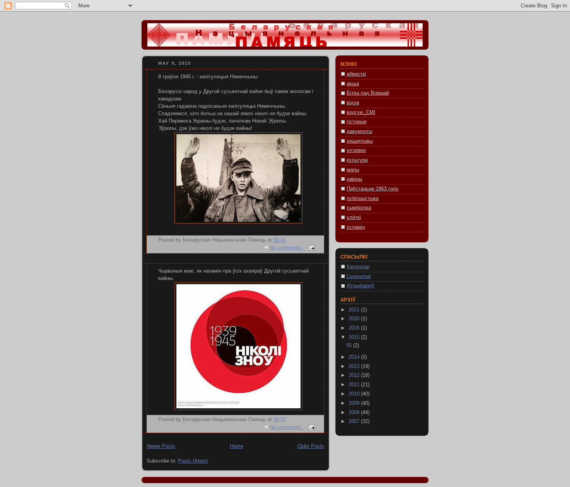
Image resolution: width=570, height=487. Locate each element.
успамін (356, 227)
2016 (355, 328)
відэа (353, 102)
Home (236, 446)
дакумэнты (359, 131)
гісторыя (356, 121)
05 (349, 345)
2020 (355, 318)
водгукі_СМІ (361, 112)
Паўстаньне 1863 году (373, 189)
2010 (355, 394)
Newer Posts (161, 446)
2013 (355, 366)
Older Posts (310, 446)
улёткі (354, 217)
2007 (355, 421)
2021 (355, 310)
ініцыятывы (360, 141)
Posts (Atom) (193, 461)
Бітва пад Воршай (368, 93)
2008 (355, 412)
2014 (355, 357)
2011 (355, 384)
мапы (353, 170)
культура (357, 160)
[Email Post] (311, 247)
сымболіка (359, 208)
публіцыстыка (362, 198)
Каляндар (358, 266)
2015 (355, 337)
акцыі (353, 83)
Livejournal (359, 276)
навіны (354, 179)
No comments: (287, 247)
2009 (355, 403)
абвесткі (356, 74)
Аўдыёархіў (360, 285)
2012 (355, 375)
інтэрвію (356, 150)
